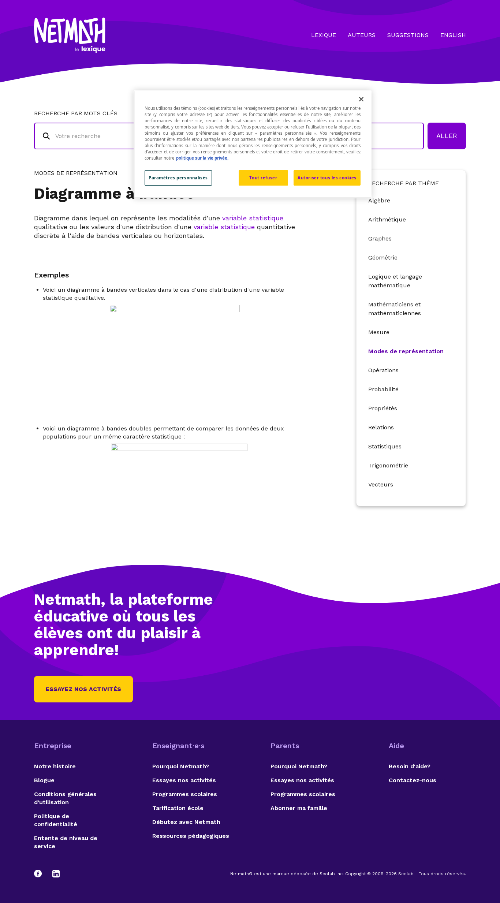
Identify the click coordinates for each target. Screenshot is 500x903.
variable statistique (252, 218)
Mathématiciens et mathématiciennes (394, 309)
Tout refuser (263, 177)
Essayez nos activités (83, 689)
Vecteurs (380, 484)
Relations (381, 427)
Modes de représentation (406, 351)
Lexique (323, 34)
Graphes (380, 238)
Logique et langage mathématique (395, 281)
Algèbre (379, 200)
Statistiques (385, 446)
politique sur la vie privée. (202, 158)
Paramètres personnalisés (178, 177)
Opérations (383, 370)
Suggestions (408, 34)
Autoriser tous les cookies (327, 177)
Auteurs (362, 34)
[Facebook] (41, 873)
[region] (253, 144)
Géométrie (383, 257)
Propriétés (382, 408)
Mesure (378, 332)
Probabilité (383, 389)
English (453, 34)
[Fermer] (361, 99)
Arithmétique (387, 219)
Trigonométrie (388, 465)
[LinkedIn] (56, 873)
